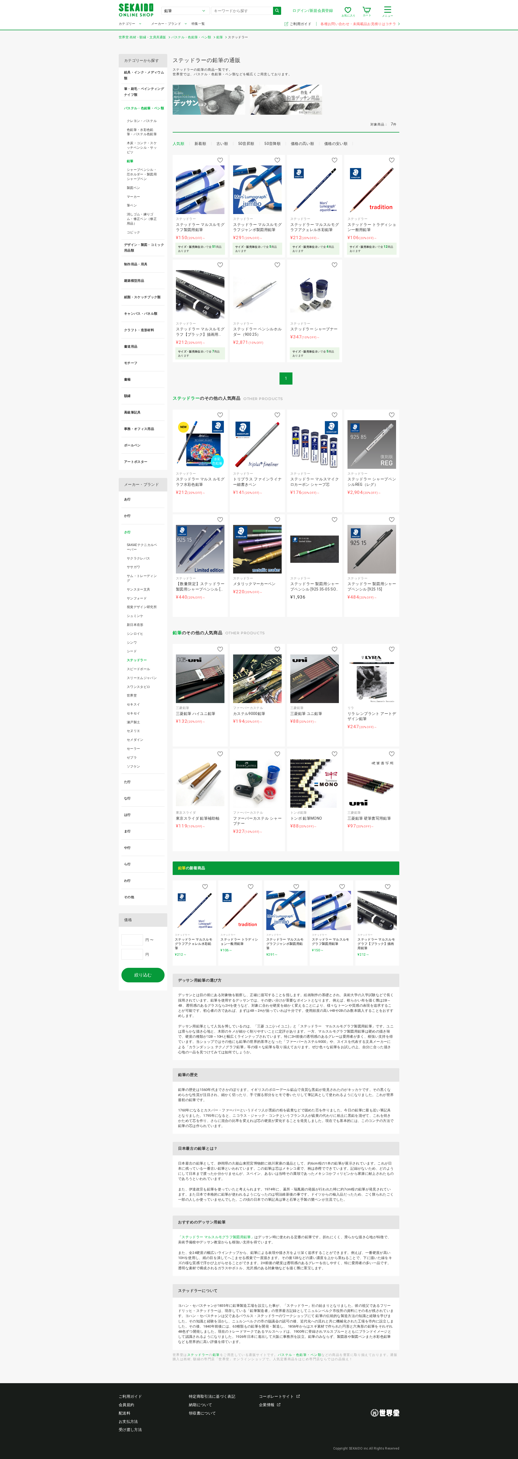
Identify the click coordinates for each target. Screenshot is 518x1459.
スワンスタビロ (138, 687)
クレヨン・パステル (142, 121)
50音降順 (272, 143)
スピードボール (138, 669)
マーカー (133, 197)
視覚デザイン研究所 (142, 607)
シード (132, 651)
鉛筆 (177, 632)
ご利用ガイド (301, 24)
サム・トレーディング (142, 578)
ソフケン (133, 766)
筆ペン (132, 205)
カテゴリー (127, 24)
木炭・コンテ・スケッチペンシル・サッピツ (142, 147)
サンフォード (137, 598)
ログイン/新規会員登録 (312, 10)
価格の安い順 (335, 143)
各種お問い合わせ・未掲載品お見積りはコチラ (358, 24)
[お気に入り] (348, 12)
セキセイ (133, 713)
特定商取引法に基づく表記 (212, 1396)
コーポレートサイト (276, 1396)
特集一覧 (198, 24)
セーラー (133, 749)
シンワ (132, 642)
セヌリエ (133, 731)
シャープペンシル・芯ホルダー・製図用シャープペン (142, 174)
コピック (133, 232)
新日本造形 (135, 625)
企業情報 (266, 1405)
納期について (200, 1405)
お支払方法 (128, 1421)
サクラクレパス (138, 558)
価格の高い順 (302, 143)
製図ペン (133, 188)
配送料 (124, 1413)
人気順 (178, 143)
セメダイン (135, 740)
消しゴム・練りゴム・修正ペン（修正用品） (142, 218)
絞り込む (143, 975)
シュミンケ (135, 616)
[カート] (367, 12)
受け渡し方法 (130, 1429)
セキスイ (133, 704)
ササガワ (133, 567)
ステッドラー (186, 398)
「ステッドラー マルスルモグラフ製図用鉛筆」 (216, 1237)
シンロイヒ (135, 634)
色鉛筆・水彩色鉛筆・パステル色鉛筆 (142, 132)
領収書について (202, 1413)
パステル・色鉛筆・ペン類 (299, 1355)
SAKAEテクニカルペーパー (142, 547)
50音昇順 (246, 143)
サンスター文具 (138, 589)
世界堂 (132, 695)
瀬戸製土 (133, 722)
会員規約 (126, 1405)
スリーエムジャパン (142, 678)
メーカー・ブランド (166, 24)
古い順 (222, 143)
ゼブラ (132, 757)
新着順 (200, 143)
